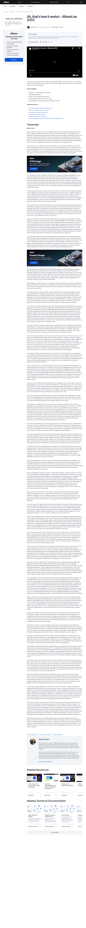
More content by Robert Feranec (45, 761)
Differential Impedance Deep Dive (37, 114)
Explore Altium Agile (57, 734)
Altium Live (13, 11)
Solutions (20, 2)
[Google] (49, 42)
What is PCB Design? (32, 734)
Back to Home (55, 832)
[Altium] (6, 2)
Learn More (33, 168)
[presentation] (81, 769)
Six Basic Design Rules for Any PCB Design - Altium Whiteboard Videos (46, 118)
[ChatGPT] (41, 42)
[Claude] (46, 42)
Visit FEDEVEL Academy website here (38, 112)
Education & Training (53, 2)
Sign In (80, 2)
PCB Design (12, 6)
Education (30, 6)
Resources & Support (35, 2)
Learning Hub (6, 11)
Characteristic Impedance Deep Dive (37, 116)
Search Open (68, 2)
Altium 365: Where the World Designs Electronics (40, 108)
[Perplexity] (43, 42)
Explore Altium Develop (45, 734)
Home (5, 6)
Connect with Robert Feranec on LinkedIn (39, 110)
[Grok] (51, 42)
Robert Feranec (34, 27)
